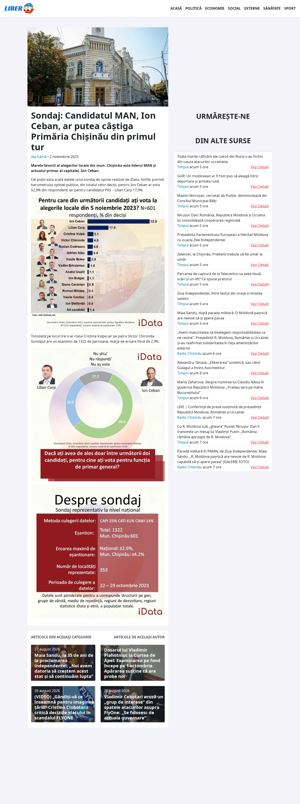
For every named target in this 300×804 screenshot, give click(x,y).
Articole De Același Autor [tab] (139, 637)
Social (234, 8)
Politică (193, 8)
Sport (290, 8)
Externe (252, 8)
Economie (214, 8)
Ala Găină (39, 156)
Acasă (176, 8)
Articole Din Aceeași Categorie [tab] (61, 637)
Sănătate (272, 8)
